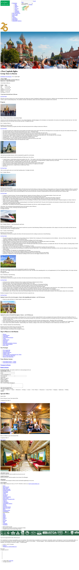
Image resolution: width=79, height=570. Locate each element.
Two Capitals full (6, 351)
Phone (1, 375)
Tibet (4, 522)
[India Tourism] (5, 5)
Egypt (16, 7)
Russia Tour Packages (7, 76)
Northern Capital (6, 353)
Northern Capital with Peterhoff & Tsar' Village (12, 354)
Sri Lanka (17, 8)
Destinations (14, 3)
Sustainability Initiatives (16, 20)
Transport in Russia (5, 365)
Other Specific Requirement (5, 387)
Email (1, 373)
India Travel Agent (6, 508)
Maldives (16, 6)
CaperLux (14, 17)
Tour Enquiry (14, 18)
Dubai (16, 5)
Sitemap (4, 504)
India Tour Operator (7, 506)
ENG (22, 2)
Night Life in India (6, 489)
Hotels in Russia (4, 367)
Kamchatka (5, 342)
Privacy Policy (6, 498)
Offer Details (3, 402)
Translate (30, 4)
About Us (5, 500)
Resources (5, 505)
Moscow (4, 334)
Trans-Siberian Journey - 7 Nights (9, 361)
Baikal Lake (5, 340)
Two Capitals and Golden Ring (9, 355)
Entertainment (5, 511)
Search (34, 1)
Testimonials (5, 492)
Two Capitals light (6, 350)
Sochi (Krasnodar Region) (8, 337)
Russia (16, 9)
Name (1, 372)
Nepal (4, 514)
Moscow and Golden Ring (8, 356)
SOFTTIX (11, 560)
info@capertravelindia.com (34, 483)
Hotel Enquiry (15, 19)
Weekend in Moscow (7, 352)
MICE (13, 16)
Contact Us (5, 501)
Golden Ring (5, 336)
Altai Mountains (6, 339)
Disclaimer (5, 495)
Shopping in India (6, 510)
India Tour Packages (16, 13)
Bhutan (4, 515)
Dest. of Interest (3, 382)
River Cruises (15, 15)
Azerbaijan (17, 10)
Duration (2, 379)
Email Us (5, 545)
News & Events (6, 486)
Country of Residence (4, 374)
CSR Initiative (6, 502)
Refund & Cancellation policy (9, 499)
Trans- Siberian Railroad (7, 344)
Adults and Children (4, 380)
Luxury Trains (15, 14)
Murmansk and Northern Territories (10, 343)
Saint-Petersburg (6, 335)
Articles (4, 493)
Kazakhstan (17, 12)
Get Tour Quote (3, 96)
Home (1, 76)
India (16, 4)
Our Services (5, 494)
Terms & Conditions (7, 496)
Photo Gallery (5, 488)
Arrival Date (2, 377)
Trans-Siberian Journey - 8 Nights (9, 362)
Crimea (4, 338)
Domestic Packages (7, 490)
